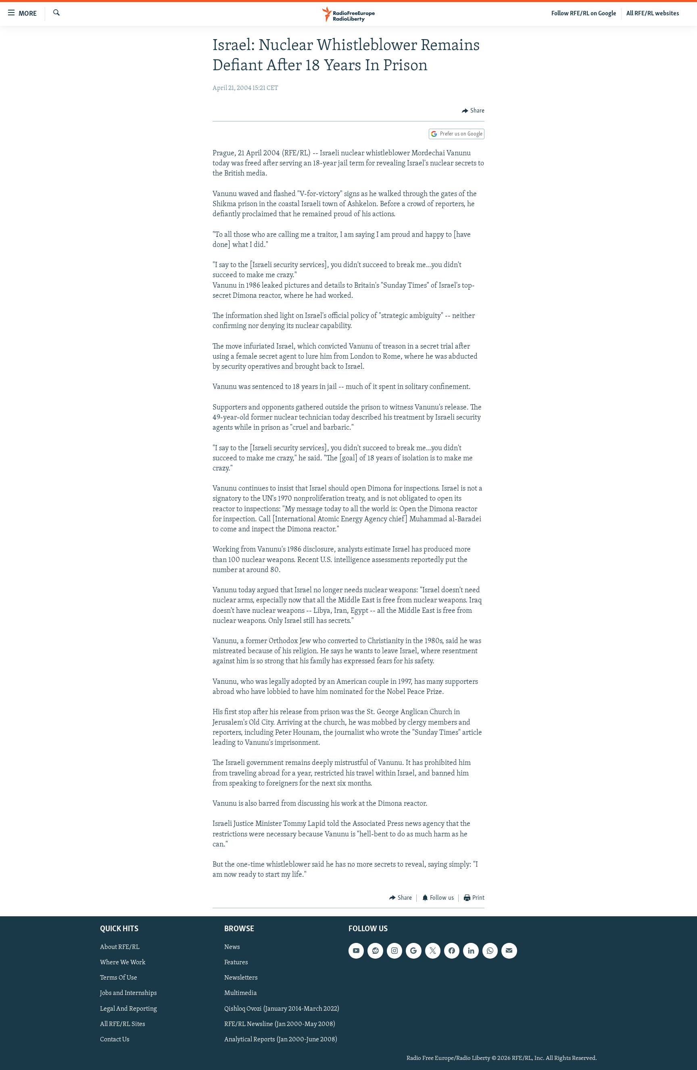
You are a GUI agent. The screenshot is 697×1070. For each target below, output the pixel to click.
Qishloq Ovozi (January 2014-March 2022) (282, 1009)
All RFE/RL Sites (122, 1024)
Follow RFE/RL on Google (583, 13)
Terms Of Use (118, 978)
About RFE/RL (120, 947)
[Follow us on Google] (413, 950)
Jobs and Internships (128, 994)
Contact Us (114, 1040)
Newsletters (241, 978)
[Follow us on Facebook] (451, 950)
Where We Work (123, 962)
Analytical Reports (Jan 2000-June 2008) (281, 1040)
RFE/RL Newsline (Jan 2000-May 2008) (280, 1024)
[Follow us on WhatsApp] (490, 950)
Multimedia (240, 994)
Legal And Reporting (128, 1009)
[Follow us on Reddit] (375, 950)
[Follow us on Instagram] (394, 950)
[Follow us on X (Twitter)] (432, 950)
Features (236, 962)
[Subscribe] (509, 950)
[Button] (473, 111)
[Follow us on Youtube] (356, 950)
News (232, 947)
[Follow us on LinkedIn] (470, 950)
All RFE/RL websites (652, 13)
